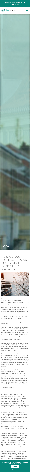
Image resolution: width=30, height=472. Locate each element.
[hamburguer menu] (27, 10)
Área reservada (15, 5)
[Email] (24, 2)
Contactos (8, 2)
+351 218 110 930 (16, 2)
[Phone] (21, 2)
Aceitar (15, 466)
